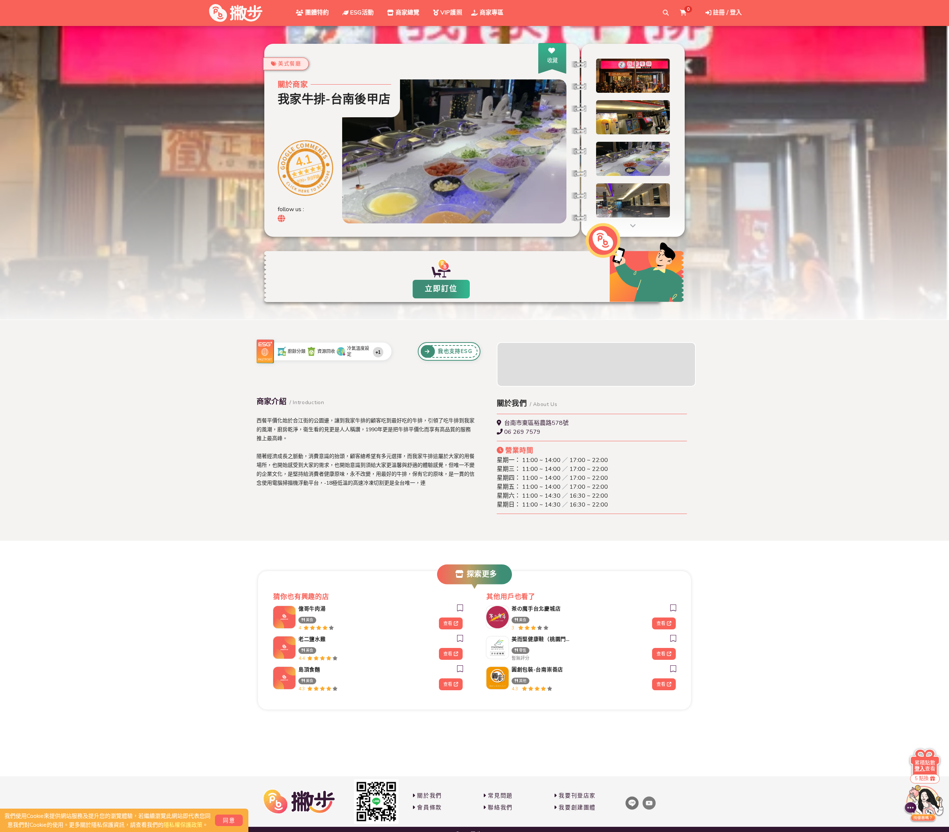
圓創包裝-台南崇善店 (537, 669)
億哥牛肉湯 (312, 608)
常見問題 (500, 795)
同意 (229, 820)
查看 (447, 623)
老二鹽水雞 (312, 639)
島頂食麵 (309, 669)
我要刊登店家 (577, 795)
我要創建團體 (577, 807)
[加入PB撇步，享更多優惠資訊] (376, 801)
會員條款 (429, 807)
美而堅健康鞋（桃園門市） (543, 639)
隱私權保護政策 (182, 825)
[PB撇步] (236, 13)
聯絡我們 (500, 807)
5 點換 (922, 778)
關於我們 (429, 795)
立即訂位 (441, 289)
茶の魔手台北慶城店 (536, 608)
